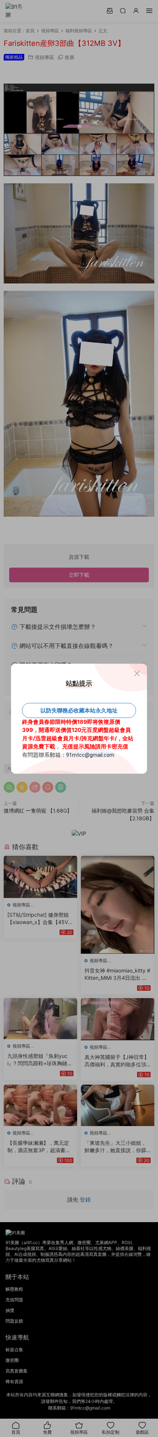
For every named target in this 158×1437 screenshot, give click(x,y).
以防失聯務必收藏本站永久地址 (79, 710)
